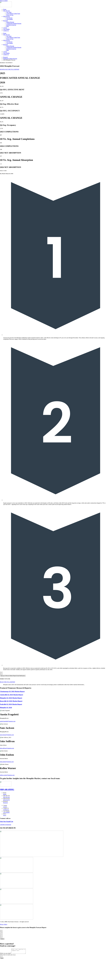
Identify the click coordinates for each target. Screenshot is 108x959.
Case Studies (9, 19)
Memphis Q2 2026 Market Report (11, 698)
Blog (7, 26)
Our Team (8, 12)
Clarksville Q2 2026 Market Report (11, 695)
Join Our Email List (6, 821)
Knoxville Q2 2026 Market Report (11, 701)
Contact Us (6, 30)
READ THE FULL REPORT (7, 682)
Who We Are (6, 10)
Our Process (9, 17)
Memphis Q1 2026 (6, 707)
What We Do (6, 16)
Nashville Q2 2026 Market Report (11, 704)
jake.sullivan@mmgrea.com (7, 748)
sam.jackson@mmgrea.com (7, 734)
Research (5, 20)
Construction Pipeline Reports (13, 23)
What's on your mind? (5, 953)
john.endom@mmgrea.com (7, 761)
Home (4, 9)
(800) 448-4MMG (7, 789)
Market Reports (10, 22)
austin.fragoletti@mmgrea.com (7, 721)
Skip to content (4, 0)
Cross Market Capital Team (13, 13)
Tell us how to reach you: (6, 954)
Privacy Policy (3, 924)
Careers (5, 27)
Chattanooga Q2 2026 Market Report (12, 691)
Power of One (9, 15)
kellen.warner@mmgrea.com (7, 775)
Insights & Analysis (11, 25)
